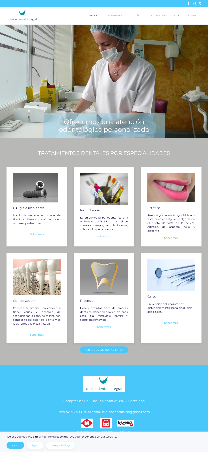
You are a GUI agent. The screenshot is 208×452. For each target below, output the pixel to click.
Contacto (195, 15)
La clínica (136, 15)
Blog (177, 15)
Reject (35, 445)
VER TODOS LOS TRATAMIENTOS (104, 349)
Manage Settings (60, 445)
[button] (7, 81)
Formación (158, 15)
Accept (15, 445)
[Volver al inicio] (22, 15)
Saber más (37, 234)
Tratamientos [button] (113, 15)
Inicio (93, 15)
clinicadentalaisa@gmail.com (126, 412)
